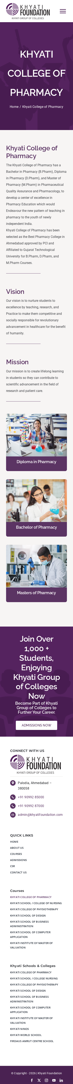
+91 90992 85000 (31, 797)
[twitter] (39, 1080)
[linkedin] (61, 1080)
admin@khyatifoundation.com (40, 815)
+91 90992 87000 (31, 806)
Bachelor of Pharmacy (36, 527)
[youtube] (54, 1080)
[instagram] (46, 1080)
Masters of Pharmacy (36, 592)
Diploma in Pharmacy (36, 461)
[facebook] (31, 1080)
